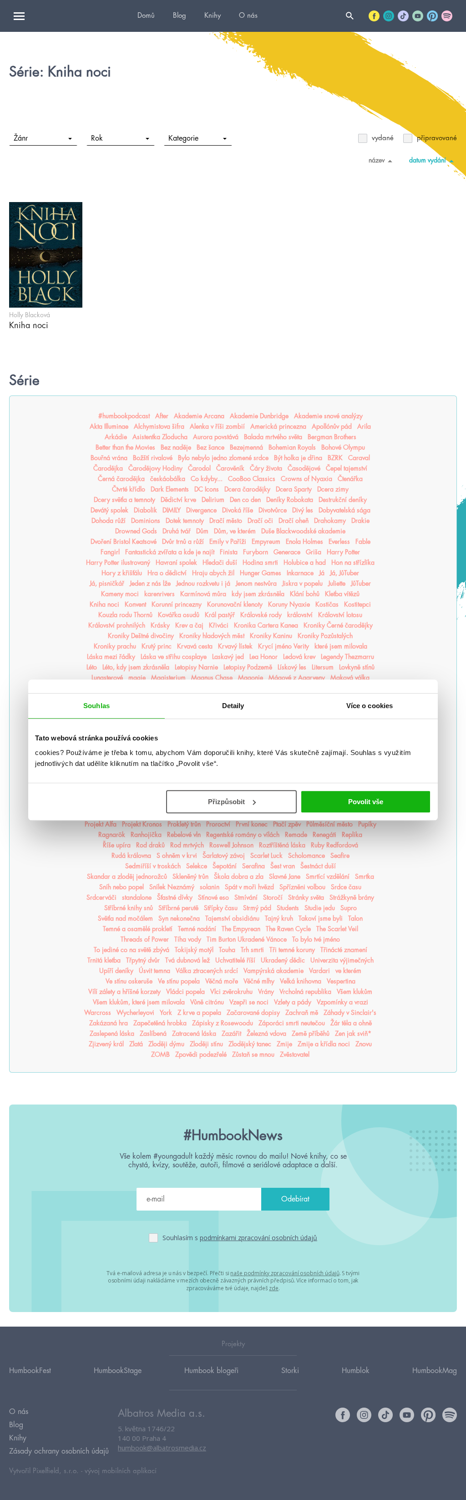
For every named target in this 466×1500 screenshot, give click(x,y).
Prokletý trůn (184, 824)
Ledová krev (299, 657)
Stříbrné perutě (178, 908)
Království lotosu (340, 615)
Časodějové (304, 468)
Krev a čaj (189, 625)
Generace (287, 552)
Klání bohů (304, 594)
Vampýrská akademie (273, 971)
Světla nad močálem (125, 918)
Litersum (323, 667)
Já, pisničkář (107, 583)
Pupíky (367, 824)
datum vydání (427, 160)
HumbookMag (434, 1370)
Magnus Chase (212, 677)
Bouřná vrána (109, 458)
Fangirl (110, 552)
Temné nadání (197, 929)
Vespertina (341, 981)
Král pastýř (220, 615)
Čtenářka (350, 479)
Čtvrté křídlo (128, 489)
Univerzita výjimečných (342, 960)
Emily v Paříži (227, 541)
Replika (352, 834)
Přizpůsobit (226, 802)
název (377, 160)
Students (288, 908)
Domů (146, 15)
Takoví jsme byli (321, 918)
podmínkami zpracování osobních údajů (258, 1237)
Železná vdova (266, 1033)
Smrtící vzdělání (328, 876)
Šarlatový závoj (224, 855)
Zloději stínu (206, 1044)
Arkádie (116, 437)
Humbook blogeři (211, 1370)
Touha (227, 950)
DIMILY (171, 510)
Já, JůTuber (344, 573)
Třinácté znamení (343, 950)
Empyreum (266, 541)
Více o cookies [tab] (369, 705)
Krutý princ (157, 646)
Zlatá (136, 1044)
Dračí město (225, 520)
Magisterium (168, 677)
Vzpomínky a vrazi (342, 1002)
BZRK (335, 458)
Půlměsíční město (329, 824)
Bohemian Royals (292, 447)
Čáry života (266, 468)
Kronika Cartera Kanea (266, 625)
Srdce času (346, 887)
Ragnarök (111, 834)
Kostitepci (357, 604)
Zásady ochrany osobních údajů (59, 1451)
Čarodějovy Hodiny (155, 468)
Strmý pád (257, 908)
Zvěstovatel (294, 1054)
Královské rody (261, 615)
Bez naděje (176, 447)
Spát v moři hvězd (249, 887)
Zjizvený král (106, 1044)
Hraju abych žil (213, 573)
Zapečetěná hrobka (160, 1023)
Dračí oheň (294, 520)
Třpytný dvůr (143, 960)
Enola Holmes (304, 541)
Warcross (97, 1012)
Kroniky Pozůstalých (325, 636)
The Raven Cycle (288, 929)
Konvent (135, 604)
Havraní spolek (176, 562)
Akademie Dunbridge (259, 416)
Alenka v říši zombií (217, 426)
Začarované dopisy (253, 1012)
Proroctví (218, 824)
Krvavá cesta (195, 646)
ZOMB (160, 1054)
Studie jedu (319, 908)
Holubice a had (305, 562)
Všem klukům (354, 991)
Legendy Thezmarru (347, 657)
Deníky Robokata (289, 500)
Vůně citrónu (207, 1002)
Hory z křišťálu (121, 573)
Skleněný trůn (190, 876)
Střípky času (221, 908)
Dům (202, 531)
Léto (91, 667)
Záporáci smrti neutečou (291, 1023)
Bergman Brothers (332, 437)
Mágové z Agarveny (296, 677)
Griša (313, 552)
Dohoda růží (108, 520)
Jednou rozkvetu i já (203, 583)
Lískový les (292, 667)
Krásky (160, 625)
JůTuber (361, 583)
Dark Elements (170, 489)
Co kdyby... (207, 479)
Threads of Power (145, 939)
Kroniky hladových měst (211, 636)
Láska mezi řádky (111, 657)
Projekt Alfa (100, 824)
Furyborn (255, 552)
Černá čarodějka (121, 479)
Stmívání (246, 897)
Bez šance (210, 447)
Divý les (302, 510)
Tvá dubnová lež (187, 960)
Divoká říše (237, 510)
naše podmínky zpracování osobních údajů (284, 1273)
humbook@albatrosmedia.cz (162, 1447)
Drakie (360, 520)
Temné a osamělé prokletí (137, 929)
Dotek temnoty (185, 520)
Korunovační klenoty (235, 604)
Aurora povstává (215, 437)
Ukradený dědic (283, 960)
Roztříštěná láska (282, 845)
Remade (296, 834)
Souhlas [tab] (96, 705)
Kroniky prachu (115, 646)
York (166, 1012)
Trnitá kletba (104, 960)
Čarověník (230, 468)
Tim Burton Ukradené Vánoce (247, 939)
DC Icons (206, 489)
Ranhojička (146, 834)
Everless (339, 541)
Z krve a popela (199, 1012)
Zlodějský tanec (249, 1044)
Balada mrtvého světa (273, 437)
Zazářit (231, 1033)
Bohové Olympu (343, 447)
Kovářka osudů (178, 615)
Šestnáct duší (318, 866)
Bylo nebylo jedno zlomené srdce (223, 458)
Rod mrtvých (187, 845)
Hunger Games (260, 573)
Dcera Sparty (294, 489)
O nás (248, 15)
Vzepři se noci (248, 1002)
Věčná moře (221, 981)
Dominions (145, 520)
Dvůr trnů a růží (183, 541)
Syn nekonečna (179, 918)
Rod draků (150, 845)
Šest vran (282, 866)
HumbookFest (30, 1370)
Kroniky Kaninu (271, 636)
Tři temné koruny (292, 950)
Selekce (196, 866)
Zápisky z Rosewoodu (222, 1023)
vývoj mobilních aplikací (121, 1471)
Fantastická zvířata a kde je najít (169, 552)
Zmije (284, 1044)
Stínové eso (213, 897)
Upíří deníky (116, 971)
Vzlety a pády (292, 1002)
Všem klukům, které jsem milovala (139, 1002)
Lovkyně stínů (357, 667)
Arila (364, 426)
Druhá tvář (176, 531)
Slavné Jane (284, 876)
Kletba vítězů (342, 594)
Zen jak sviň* (353, 1033)
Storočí (273, 897)
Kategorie (183, 138)
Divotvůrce (272, 510)
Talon (355, 918)
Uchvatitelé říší (235, 960)
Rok (97, 138)
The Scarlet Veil (337, 929)
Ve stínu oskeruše (129, 981)
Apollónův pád (332, 426)
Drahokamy (330, 520)
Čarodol (199, 468)
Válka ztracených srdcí (207, 971)
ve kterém (348, 971)
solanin (209, 887)
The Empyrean (241, 929)
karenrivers (159, 594)
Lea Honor (263, 657)
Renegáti (324, 834)
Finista (229, 552)
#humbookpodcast (124, 416)
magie (137, 677)
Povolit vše (365, 802)
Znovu (363, 1044)
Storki (290, 1370)
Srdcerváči (101, 897)
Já (321, 573)
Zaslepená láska (112, 1033)
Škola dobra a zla (238, 876)
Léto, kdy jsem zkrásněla (135, 667)
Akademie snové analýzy (328, 416)
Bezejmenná (246, 447)
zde (274, 1288)
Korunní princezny (177, 604)
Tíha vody (187, 939)
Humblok (356, 1370)
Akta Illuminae (109, 426)
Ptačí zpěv (287, 824)
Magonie (250, 677)
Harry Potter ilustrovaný (118, 562)
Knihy (212, 15)
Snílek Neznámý (171, 887)
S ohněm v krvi (177, 855)
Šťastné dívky (174, 897)
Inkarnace (300, 573)
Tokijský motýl (194, 950)
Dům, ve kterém (235, 531)
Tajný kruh (279, 918)
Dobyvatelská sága (344, 510)
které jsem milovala (340, 646)
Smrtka (364, 876)
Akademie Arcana (199, 416)
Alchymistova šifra (159, 426)
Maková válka (350, 677)
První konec (252, 824)
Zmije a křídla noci (324, 1044)
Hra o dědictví (167, 573)
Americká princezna (278, 426)
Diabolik (145, 510)
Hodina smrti (260, 562)
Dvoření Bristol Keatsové (124, 541)
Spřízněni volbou (302, 887)
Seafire (340, 855)
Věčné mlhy (258, 981)
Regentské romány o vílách (242, 834)
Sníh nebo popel (121, 887)
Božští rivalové (152, 458)
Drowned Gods (136, 531)
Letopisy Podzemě (247, 667)
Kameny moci (120, 594)
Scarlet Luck (266, 855)
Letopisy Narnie (196, 667)
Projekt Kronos (142, 824)
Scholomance (306, 855)
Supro (348, 908)
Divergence (201, 510)
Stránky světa (306, 897)
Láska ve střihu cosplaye (174, 657)
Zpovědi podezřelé (201, 1054)
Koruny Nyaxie (289, 604)
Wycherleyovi (135, 1012)
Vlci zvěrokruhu (231, 991)
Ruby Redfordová (334, 845)
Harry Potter (343, 552)
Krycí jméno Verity (283, 646)
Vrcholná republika (305, 991)
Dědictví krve (178, 500)
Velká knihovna (300, 981)
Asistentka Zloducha (159, 437)
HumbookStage (118, 1370)
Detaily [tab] (233, 705)
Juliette (336, 583)
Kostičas (327, 604)
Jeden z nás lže (150, 583)
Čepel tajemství (346, 468)
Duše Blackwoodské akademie (303, 531)
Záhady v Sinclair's (350, 1012)
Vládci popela (185, 991)
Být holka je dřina (298, 458)
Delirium (213, 500)
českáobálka (167, 479)
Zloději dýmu (166, 1044)
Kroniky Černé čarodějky (338, 625)
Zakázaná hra (108, 1023)
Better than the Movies (125, 447)
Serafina (253, 866)
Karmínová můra (203, 594)
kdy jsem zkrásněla (258, 594)
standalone (137, 897)
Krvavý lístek (235, 646)
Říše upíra (117, 845)
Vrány (266, 991)
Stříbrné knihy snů (128, 908)
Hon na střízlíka (353, 562)
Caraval (359, 458)
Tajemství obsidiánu (232, 918)
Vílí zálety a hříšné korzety (124, 991)
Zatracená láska (194, 1033)
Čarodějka (108, 468)
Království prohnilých (116, 625)
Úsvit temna (154, 971)
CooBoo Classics (251, 479)
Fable (362, 541)
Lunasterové (107, 677)
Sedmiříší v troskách (153, 866)
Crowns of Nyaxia (306, 479)
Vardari (319, 971)
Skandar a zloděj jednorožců (127, 876)
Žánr (21, 138)
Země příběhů (310, 1033)
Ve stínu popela (179, 981)
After (161, 416)
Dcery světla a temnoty (124, 500)
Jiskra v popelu (302, 583)
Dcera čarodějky (247, 489)
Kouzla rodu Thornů (125, 615)
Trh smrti (252, 950)
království (300, 615)
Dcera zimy (333, 489)
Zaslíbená (153, 1033)
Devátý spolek (109, 510)
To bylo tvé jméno (316, 939)
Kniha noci (104, 604)
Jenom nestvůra (256, 583)
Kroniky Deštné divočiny (141, 636)
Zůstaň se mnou (253, 1054)
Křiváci (218, 625)
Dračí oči (260, 520)
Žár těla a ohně (351, 1023)
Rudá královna (131, 855)
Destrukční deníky (343, 500)
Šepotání (225, 866)
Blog (179, 15)
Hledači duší (220, 562)
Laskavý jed (228, 657)
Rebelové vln (184, 834)
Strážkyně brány (351, 897)
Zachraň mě (301, 1012)
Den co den (245, 500)
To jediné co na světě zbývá (131, 950)
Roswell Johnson (231, 845)
